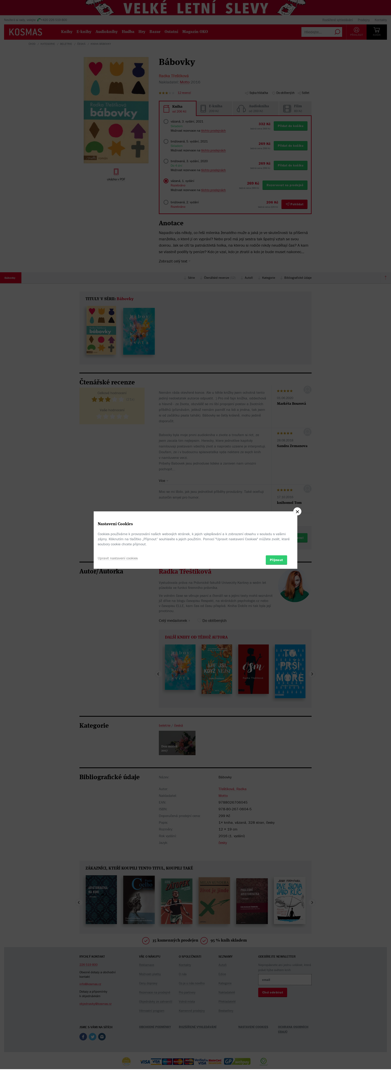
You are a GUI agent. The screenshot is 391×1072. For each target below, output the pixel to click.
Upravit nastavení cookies (118, 558)
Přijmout (276, 560)
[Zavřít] (297, 511)
